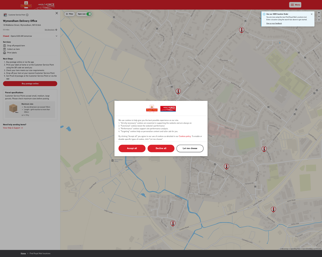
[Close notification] (311, 14)
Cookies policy (185, 136)
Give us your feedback (274, 23)
